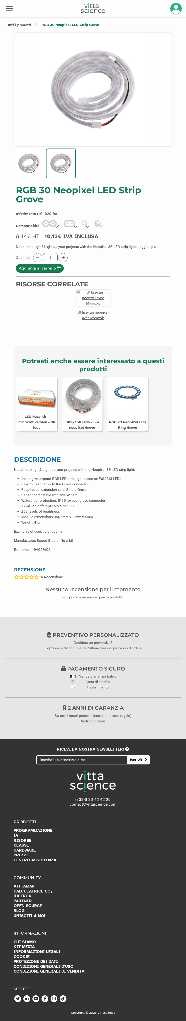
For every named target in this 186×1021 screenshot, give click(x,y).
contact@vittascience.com (93, 804)
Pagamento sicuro (95, 669)
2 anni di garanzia (95, 708)
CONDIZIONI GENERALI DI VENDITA (49, 971)
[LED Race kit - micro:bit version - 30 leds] (36, 397)
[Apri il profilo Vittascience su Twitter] (18, 999)
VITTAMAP (24, 886)
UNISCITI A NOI (30, 915)
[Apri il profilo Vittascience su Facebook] (45, 999)
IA (16, 835)
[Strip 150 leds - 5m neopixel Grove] (82, 397)
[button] (29, 163)
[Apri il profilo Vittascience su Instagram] (54, 999)
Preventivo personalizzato (95, 635)
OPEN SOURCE (28, 905)
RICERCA (22, 896)
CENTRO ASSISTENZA (35, 860)
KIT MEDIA (24, 946)
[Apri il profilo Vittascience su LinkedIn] (27, 999)
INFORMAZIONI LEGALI (37, 951)
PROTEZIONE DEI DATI (36, 961)
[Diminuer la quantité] (37, 257)
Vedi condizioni (93, 721)
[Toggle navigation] (9, 8)
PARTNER (23, 901)
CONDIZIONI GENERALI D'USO (43, 966)
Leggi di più (146, 247)
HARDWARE (25, 850)
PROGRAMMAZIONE (33, 830)
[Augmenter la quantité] (63, 257)
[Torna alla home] (93, 8)
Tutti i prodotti (18, 25)
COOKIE (21, 956)
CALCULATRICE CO (33, 891)
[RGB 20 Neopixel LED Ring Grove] (127, 392)
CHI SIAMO (25, 942)
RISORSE (22, 840)
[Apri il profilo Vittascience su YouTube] (36, 999)
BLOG (19, 910)
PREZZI (21, 855)
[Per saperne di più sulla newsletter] (127, 749)
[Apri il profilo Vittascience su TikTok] (63, 999)
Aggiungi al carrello (38, 268)
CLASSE (21, 845)
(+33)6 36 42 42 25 (93, 799)
